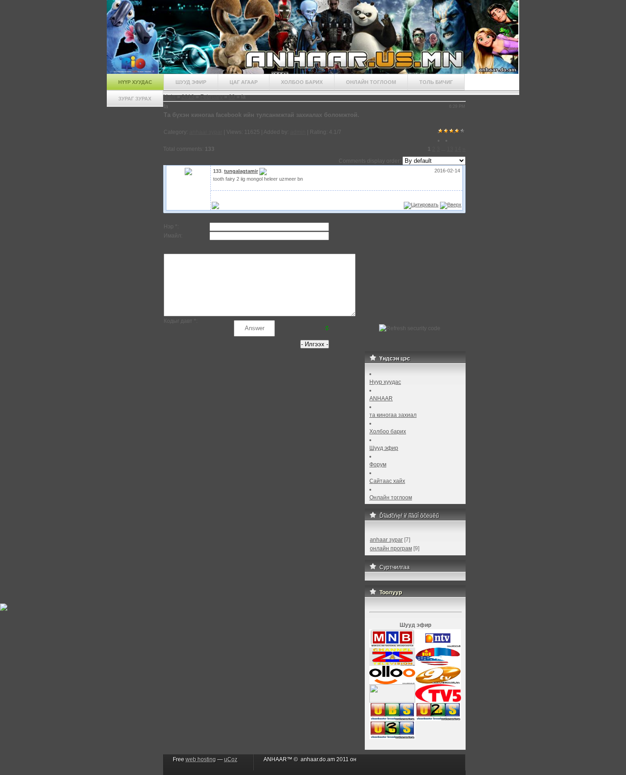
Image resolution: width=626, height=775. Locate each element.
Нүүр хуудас (135, 82)
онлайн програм (391, 548)
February (211, 97)
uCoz (230, 759)
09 (232, 97)
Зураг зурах (134, 98)
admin (298, 132)
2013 (187, 97)
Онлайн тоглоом (371, 82)
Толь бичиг (436, 82)
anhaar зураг (205, 132)
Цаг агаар (244, 82)
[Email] (263, 171)
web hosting (201, 759)
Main (169, 97)
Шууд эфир (191, 82)
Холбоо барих (302, 82)
